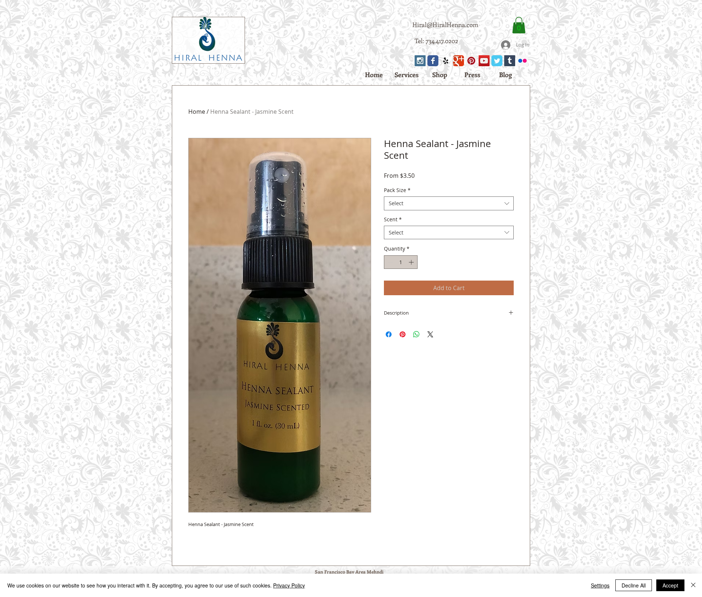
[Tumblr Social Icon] (509, 60)
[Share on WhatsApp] (416, 334)
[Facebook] (432, 60)
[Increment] (411, 262)
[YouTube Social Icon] (484, 60)
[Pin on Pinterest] (402, 334)
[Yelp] (445, 60)
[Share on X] (430, 334)
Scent (393, 219)
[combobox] (449, 203)
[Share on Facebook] (388, 334)
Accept (670, 585)
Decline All (634, 585)
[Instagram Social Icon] (420, 60)
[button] (519, 25)
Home (196, 112)
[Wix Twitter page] (496, 60)
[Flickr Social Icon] (522, 60)
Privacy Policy (289, 585)
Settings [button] (600, 585)
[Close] (693, 585)
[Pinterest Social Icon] (471, 60)
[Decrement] (389, 262)
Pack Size (397, 190)
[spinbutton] (400, 262)
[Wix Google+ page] (458, 60)
